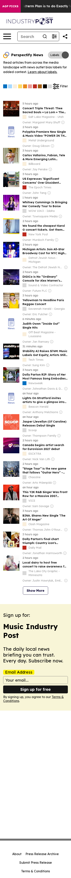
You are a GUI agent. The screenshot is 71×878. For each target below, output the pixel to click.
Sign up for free (35, 689)
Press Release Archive (42, 854)
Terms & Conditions (35, 871)
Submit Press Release (35, 862)
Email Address (18, 672)
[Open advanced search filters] (54, 36)
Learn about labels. (42, 72)
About (16, 854)
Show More (35, 591)
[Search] (45, 36)
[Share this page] (65, 36)
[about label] (24, 117)
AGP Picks (10, 6)
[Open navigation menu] (7, 36)
